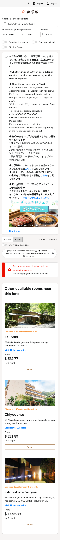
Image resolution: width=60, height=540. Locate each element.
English (40, 3)
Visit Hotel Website (15, 350)
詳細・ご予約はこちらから (36, 197)
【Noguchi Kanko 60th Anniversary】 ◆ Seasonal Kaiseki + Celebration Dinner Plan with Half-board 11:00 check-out (27, 253)
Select (30, 369)
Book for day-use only (20, 42)
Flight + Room (15, 47)
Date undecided (47, 42)
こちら (28, 168)
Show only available (19, 244)
